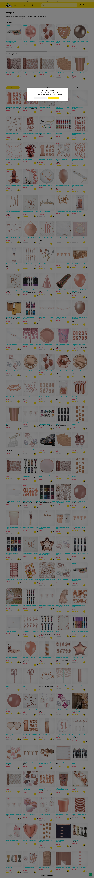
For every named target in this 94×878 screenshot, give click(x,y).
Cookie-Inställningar (40, 98)
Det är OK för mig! (53, 98)
